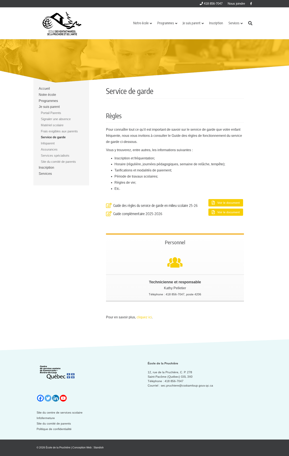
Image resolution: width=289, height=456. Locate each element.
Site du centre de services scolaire (60, 412)
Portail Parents (51, 113)
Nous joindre (236, 3)
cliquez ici (144, 317)
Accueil (44, 88)
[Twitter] (48, 398)
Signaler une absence (56, 119)
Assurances (49, 149)
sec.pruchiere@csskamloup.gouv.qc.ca (187, 385)
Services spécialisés (55, 155)
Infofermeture (46, 418)
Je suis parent (192, 23)
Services (233, 23)
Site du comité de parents (58, 161)
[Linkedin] (55, 398)
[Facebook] (40, 398)
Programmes (165, 23)
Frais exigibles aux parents (59, 131)
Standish (99, 447)
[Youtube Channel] (63, 398)
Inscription (216, 23)
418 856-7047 (213, 3)
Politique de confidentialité (54, 429)
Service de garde (53, 137)
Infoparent (48, 143)
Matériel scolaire (52, 125)
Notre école (141, 23)
